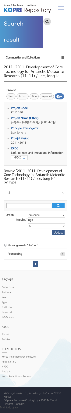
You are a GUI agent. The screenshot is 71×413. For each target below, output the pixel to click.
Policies (6, 339)
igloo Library (9, 361)
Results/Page (24, 220)
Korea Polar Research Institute (19, 356)
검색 (47, 21)
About (5, 334)
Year (11, 96)
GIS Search (8, 317)
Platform (7, 307)
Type (59, 96)
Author (23, 96)
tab (61, 7)
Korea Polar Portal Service (16, 376)
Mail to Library (9, 407)
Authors (6, 292)
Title (34, 96)
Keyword (47, 96)
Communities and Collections (23, 57)
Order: (10, 215)
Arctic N (6, 371)
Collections (8, 287)
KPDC (17, 157)
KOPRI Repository (27, 8)
